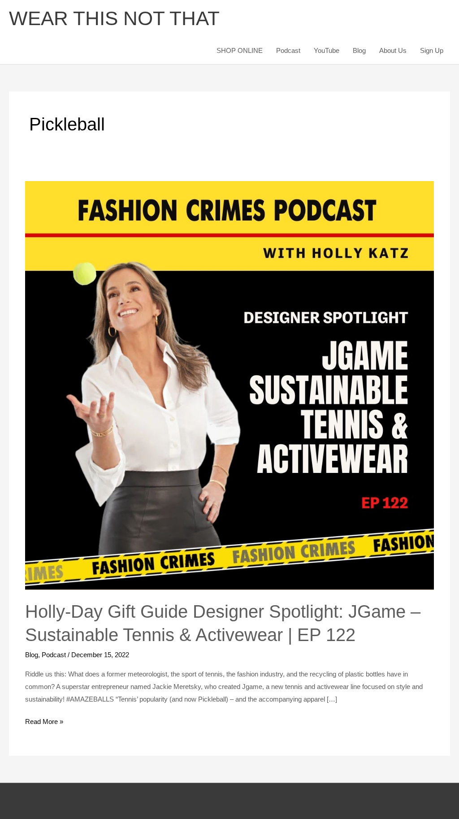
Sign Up (431, 50)
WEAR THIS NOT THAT (114, 18)
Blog (359, 50)
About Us (393, 50)
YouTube (326, 50)
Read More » (44, 720)
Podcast (288, 50)
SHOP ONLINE (240, 50)
